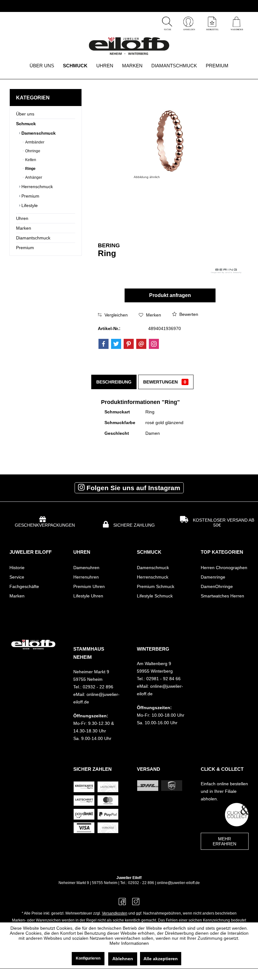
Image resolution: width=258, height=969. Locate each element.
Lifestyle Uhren (88, 595)
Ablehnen (122, 958)
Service (16, 577)
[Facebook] (103, 344)
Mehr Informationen (129, 943)
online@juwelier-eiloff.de (178, 883)
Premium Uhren (89, 586)
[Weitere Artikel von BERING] (226, 271)
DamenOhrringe (217, 586)
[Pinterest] (129, 344)
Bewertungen (164, 381)
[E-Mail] (141, 344)
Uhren (22, 218)
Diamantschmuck (33, 237)
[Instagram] (154, 344)
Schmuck (26, 123)
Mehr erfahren (224, 841)
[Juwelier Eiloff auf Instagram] (136, 904)
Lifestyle (29, 205)
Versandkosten (114, 913)
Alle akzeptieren (160, 958)
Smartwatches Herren (222, 595)
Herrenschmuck (36, 186)
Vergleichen (115, 314)
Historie (17, 567)
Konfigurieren (88, 958)
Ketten (30, 160)
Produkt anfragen (170, 295)
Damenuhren (86, 567)
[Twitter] (116, 344)
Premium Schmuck (155, 586)
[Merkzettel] (212, 29)
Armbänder (34, 142)
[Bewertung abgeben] (137, 261)
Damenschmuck (38, 133)
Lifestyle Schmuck (155, 595)
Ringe (30, 168)
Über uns (25, 113)
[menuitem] (236, 23)
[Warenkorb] (236, 29)
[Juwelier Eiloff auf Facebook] (122, 904)
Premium (29, 196)
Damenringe (213, 577)
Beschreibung (114, 381)
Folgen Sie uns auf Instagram (132, 487)
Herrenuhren (86, 577)
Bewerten (188, 314)
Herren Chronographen (224, 567)
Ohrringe (32, 151)
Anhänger (33, 177)
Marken (23, 228)
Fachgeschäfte (24, 586)
